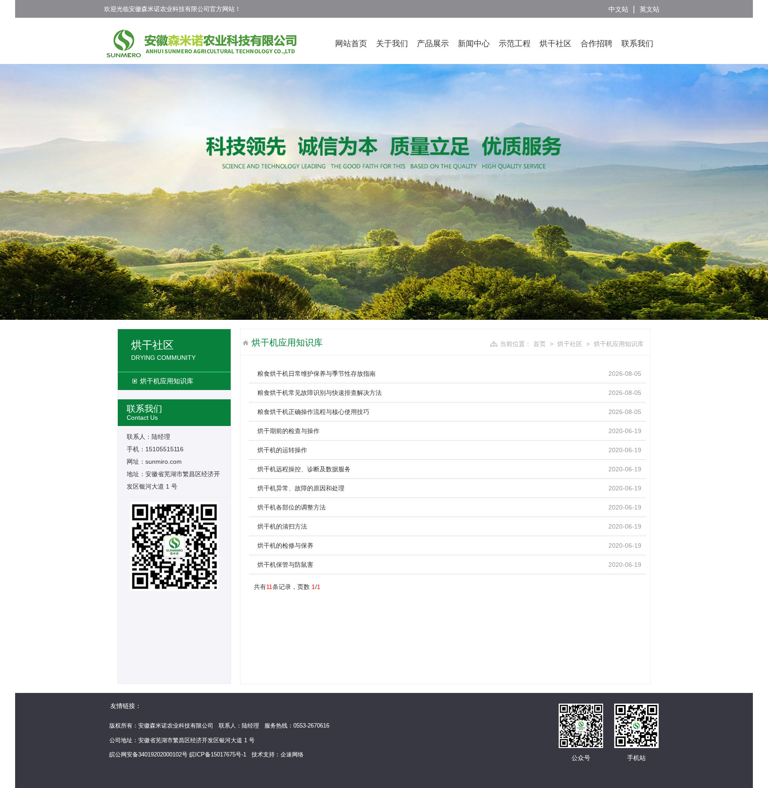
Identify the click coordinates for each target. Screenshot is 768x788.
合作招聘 (596, 43)
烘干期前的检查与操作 (288, 430)
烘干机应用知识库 (166, 381)
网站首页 (351, 43)
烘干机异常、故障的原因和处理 (300, 488)
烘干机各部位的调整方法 (291, 507)
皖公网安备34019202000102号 (148, 754)
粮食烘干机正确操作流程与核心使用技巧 (313, 411)
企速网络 (292, 754)
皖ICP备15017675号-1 (217, 754)
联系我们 (637, 43)
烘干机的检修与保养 (285, 545)
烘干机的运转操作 (282, 450)
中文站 (618, 9)
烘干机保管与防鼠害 (285, 564)
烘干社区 (556, 43)
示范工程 (515, 43)
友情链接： (125, 705)
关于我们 (392, 43)
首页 (539, 343)
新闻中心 (474, 43)
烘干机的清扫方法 (282, 526)
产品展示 (433, 43)
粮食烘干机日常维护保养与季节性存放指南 (316, 373)
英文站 (650, 9)
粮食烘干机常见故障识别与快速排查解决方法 (319, 392)
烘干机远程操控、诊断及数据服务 (304, 469)
